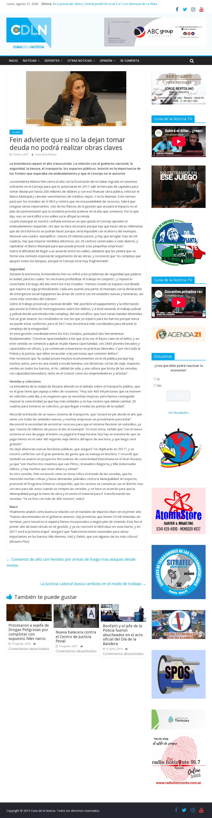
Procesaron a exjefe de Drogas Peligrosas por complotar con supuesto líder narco (28, 632)
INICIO (13, 60)
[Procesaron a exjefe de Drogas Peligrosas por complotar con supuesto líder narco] (29, 606)
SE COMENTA (129, 60)
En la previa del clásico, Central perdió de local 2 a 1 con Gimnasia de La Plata (105, 4)
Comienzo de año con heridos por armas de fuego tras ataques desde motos (70, 562)
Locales (16, 132)
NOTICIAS (29, 60)
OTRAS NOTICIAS (79, 60)
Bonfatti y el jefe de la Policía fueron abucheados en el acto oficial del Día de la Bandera (123, 634)
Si (158, 379)
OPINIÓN (106, 60)
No (159, 385)
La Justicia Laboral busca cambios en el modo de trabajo (93, 583)
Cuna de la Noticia (46, 154)
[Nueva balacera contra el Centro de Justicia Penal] (76, 606)
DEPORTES (52, 60)
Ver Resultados (179, 413)
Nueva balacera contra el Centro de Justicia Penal (76, 636)
